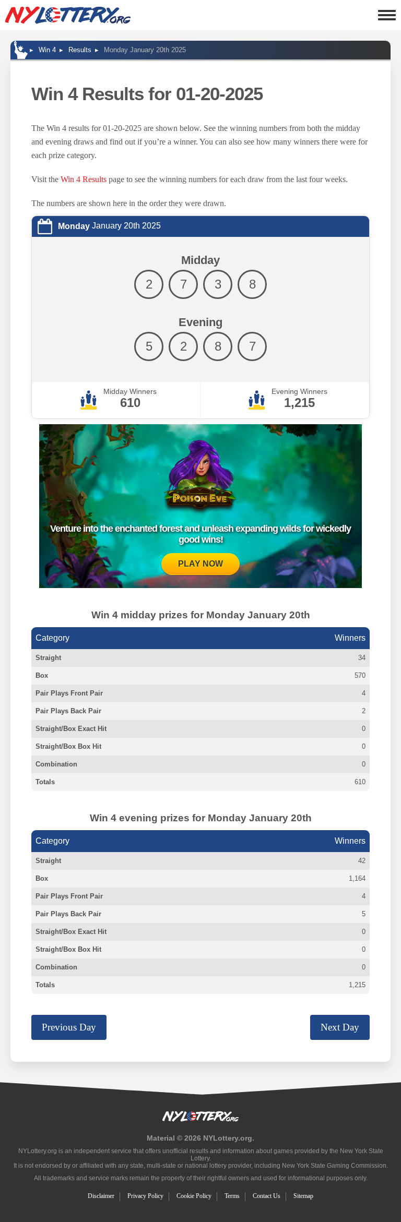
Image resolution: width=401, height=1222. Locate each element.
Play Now (200, 563)
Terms (232, 1196)
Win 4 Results (84, 179)
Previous (69, 1027)
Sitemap (303, 1196)
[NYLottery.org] (68, 15)
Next (340, 1027)
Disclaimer (101, 1196)
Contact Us (266, 1196)
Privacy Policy (145, 1196)
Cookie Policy (193, 1196)
